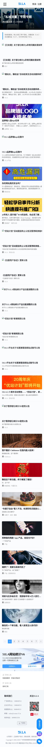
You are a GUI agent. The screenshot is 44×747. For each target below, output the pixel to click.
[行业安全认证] (34, 715)
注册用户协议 (18, 737)
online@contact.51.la (15, 713)
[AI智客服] (39, 733)
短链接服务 (6, 678)
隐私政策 (27, 737)
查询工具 (5, 686)
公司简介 (9, 737)
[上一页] (5, 641)
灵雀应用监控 (15, 678)
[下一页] (41, 641)
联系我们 (34, 737)
